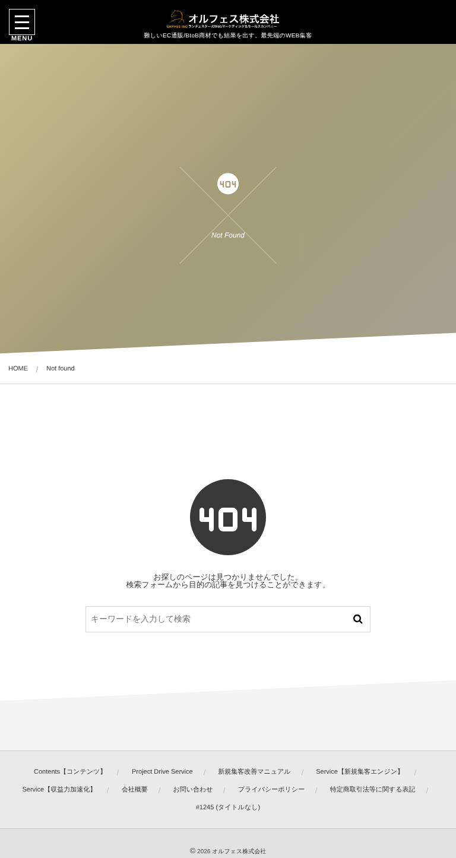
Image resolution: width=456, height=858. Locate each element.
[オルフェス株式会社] (228, 19)
